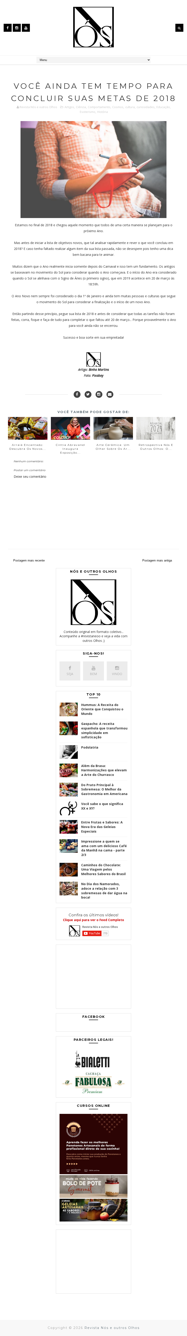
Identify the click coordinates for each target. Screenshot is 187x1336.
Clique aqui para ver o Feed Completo (93, 920)
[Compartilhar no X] (88, 394)
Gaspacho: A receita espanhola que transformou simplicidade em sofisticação (104, 730)
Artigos (69, 107)
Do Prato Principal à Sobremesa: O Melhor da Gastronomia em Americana (104, 789)
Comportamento (99, 107)
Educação (163, 107)
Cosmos (117, 107)
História (102, 112)
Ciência (81, 107)
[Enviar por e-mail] (109, 394)
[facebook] (8, 28)
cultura (130, 107)
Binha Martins (99, 369)
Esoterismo (87, 112)
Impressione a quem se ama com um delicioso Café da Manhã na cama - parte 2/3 (104, 848)
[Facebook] (77, 394)
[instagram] (17, 28)
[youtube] (26, 28)
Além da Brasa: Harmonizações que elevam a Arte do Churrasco (104, 770)
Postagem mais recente (29, 560)
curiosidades (146, 107)
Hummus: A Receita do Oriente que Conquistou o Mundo (102, 709)
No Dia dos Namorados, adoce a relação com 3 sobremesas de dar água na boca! (104, 890)
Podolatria (89, 747)
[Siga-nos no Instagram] (99, 394)
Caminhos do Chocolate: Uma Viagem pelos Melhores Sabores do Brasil (103, 869)
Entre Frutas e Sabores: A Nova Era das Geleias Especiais (102, 826)
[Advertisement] (93, 977)
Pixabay (97, 375)
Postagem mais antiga (157, 560)
